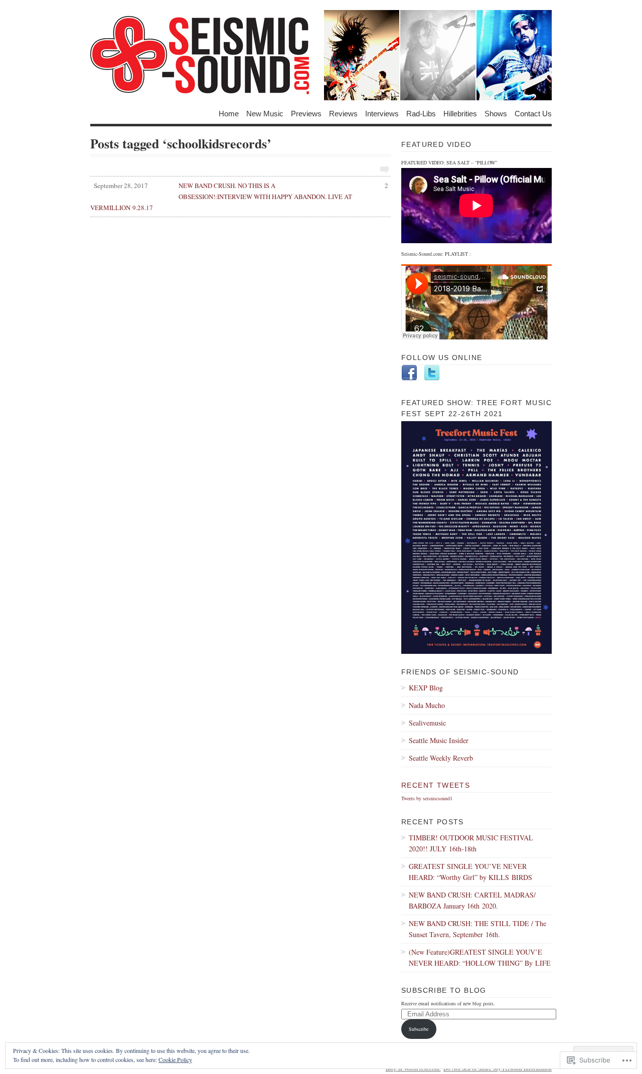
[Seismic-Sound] (321, 55)
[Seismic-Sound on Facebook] (409, 379)
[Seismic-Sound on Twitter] (432, 379)
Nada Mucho (427, 705)
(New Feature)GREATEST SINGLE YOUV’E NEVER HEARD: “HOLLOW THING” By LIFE (480, 957)
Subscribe (418, 1028)
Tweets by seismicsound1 (426, 798)
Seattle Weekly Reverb (441, 758)
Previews (306, 113)
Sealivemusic (427, 723)
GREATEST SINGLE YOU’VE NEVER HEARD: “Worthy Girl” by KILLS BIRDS (470, 871)
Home (229, 113)
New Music (264, 113)
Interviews (382, 113)
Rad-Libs (421, 113)
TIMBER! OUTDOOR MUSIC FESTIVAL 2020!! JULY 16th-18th (471, 843)
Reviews (343, 113)
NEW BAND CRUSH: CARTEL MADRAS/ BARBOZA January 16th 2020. (472, 900)
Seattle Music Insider (438, 740)
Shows (496, 113)
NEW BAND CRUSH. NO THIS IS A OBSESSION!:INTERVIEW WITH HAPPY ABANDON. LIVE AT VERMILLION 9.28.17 (239, 196)
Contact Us (533, 113)
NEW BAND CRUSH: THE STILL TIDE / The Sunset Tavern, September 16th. (477, 929)
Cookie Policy (175, 1059)
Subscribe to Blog (444, 990)
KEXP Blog (426, 687)
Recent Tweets (435, 785)
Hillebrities (460, 113)
